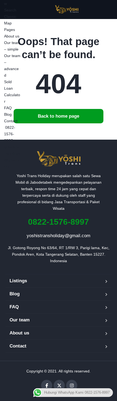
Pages (9, 29)
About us (11, 36)
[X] (59, 385)
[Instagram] (71, 385)
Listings (18, 280)
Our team (20, 319)
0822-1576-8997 (9, 134)
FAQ (8, 108)
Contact (10, 121)
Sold (8, 82)
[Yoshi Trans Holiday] (67, 9)
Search (10, 10)
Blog (8, 114)
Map (8, 23)
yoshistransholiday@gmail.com (58, 235)
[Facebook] (46, 385)
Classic (10, 16)
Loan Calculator (12, 95)
